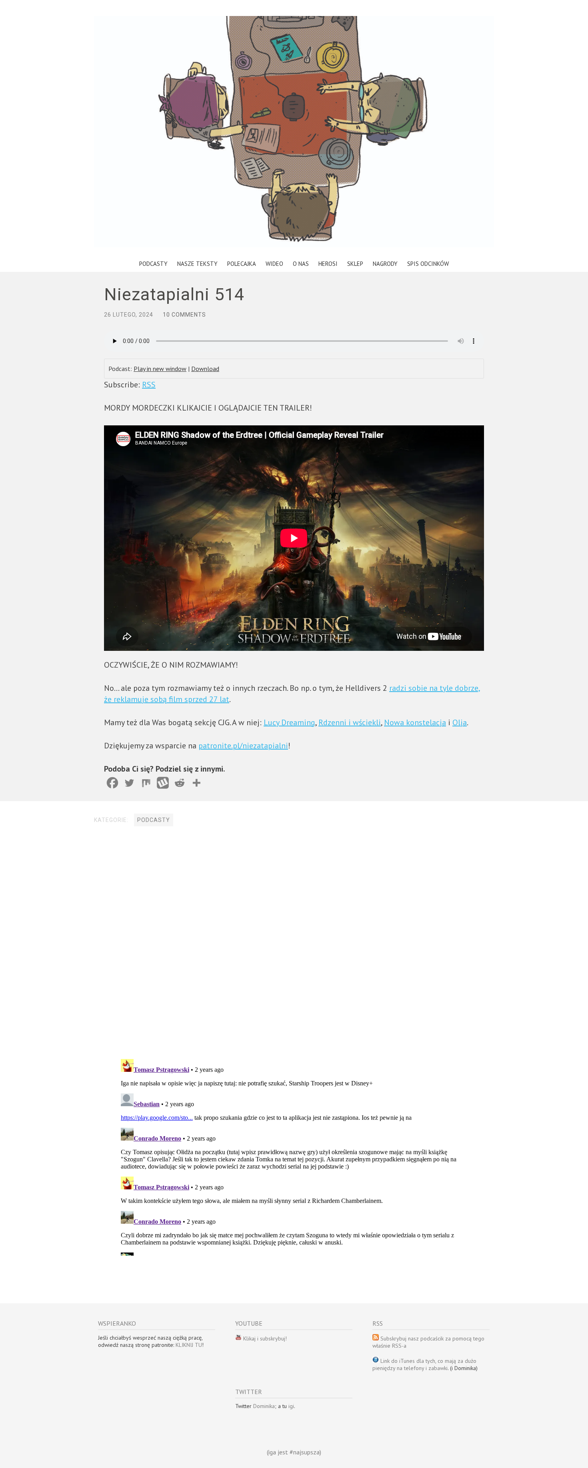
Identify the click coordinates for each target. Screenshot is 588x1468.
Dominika (264, 1406)
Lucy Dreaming (289, 722)
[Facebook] (112, 782)
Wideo (274, 263)
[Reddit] (179, 782)
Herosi (328, 263)
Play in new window (160, 369)
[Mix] (146, 782)
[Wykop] (162, 782)
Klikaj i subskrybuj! (264, 1338)
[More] (196, 782)
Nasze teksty (197, 263)
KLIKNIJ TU (189, 1344)
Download (205, 369)
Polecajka (241, 263)
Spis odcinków (428, 263)
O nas (301, 263)
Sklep (355, 263)
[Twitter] (129, 782)
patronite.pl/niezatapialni (243, 745)
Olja (459, 722)
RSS (149, 384)
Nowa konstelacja (415, 722)
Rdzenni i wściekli (349, 722)
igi (291, 1406)
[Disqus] (294, 943)
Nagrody (385, 263)
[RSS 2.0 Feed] (238, 1338)
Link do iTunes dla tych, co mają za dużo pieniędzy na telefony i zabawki (424, 1364)
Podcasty (153, 263)
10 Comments (184, 314)
